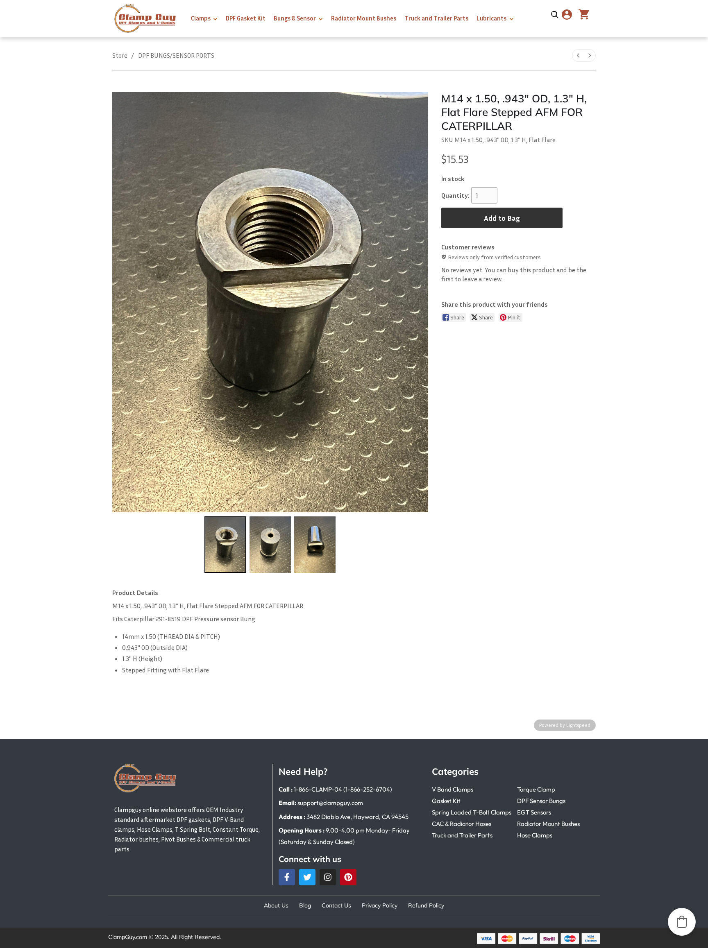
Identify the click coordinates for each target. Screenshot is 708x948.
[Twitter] (307, 877)
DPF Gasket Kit (246, 18)
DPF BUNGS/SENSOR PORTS (176, 55)
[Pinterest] (348, 877)
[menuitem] (578, 55)
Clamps (201, 18)
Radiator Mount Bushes (363, 18)
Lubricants (491, 18)
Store (119, 55)
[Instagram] (328, 877)
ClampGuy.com (127, 937)
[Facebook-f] (287, 877)
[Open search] (555, 15)
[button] (682, 922)
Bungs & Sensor (295, 18)
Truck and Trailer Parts (436, 18)
